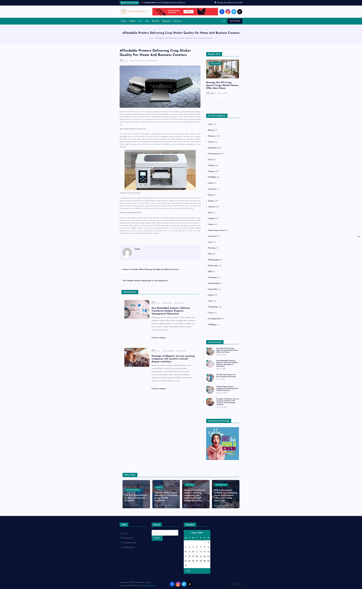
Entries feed (127, 544)
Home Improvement (216, 236)
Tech (147, 27)
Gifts (210, 218)
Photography (213, 266)
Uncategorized (214, 324)
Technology (213, 313)
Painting (212, 254)
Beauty (211, 136)
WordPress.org (128, 553)
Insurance (212, 242)
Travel (210, 319)
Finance (211, 177)
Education (212, 154)
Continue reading (159, 343)
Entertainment (214, 159)
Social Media (213, 289)
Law (140, 27)
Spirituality (213, 295)
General (211, 212)
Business (155, 27)
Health (211, 224)
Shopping (166, 27)
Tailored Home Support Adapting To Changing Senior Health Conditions (227, 394)
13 (197, 558)
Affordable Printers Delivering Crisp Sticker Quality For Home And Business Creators (184, 44)
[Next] (224, 107)
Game (210, 201)
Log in (125, 539)
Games (211, 207)
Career (211, 148)
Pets (210, 260)
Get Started (235, 27)
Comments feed (129, 548)
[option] (222, 83)
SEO (210, 277)
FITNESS (212, 183)
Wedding (212, 330)
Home (123, 27)
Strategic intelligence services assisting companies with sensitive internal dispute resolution (165, 501)
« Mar (188, 577)
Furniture (212, 195)
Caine (126, 66)
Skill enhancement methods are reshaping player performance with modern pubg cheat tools (195, 501)
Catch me (177, 27)
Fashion (132, 27)
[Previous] (220, 107)
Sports (211, 301)
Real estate (215, 69)
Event (210, 165)
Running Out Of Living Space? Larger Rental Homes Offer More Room (222, 91)
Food (210, 189)
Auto (210, 130)
